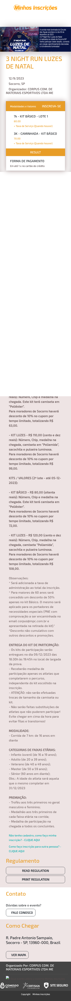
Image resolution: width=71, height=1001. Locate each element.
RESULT (35, 152)
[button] (17, 21)
